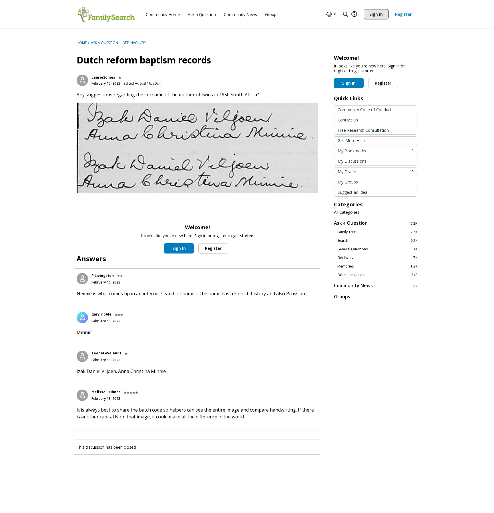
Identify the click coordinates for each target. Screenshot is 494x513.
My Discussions (352, 161)
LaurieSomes (103, 77)
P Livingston (102, 275)
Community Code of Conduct (365, 109)
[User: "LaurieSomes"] (82, 80)
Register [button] (213, 248)
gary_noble (101, 314)
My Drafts (376, 171)
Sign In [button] (179, 248)
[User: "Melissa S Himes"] (82, 395)
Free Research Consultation (363, 130)
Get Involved (377, 257)
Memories (377, 266)
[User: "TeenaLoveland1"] (82, 356)
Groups (342, 297)
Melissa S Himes (106, 392)
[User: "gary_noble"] (82, 317)
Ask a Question (375, 223)
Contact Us (348, 120)
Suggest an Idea (352, 192)
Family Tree (377, 232)
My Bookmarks (376, 150)
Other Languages (377, 275)
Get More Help (351, 140)
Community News (375, 286)
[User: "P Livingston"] (82, 278)
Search (377, 240)
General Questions (377, 249)
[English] (106, 14)
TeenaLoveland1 (106, 353)
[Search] (345, 14)
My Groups (348, 182)
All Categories (346, 212)
